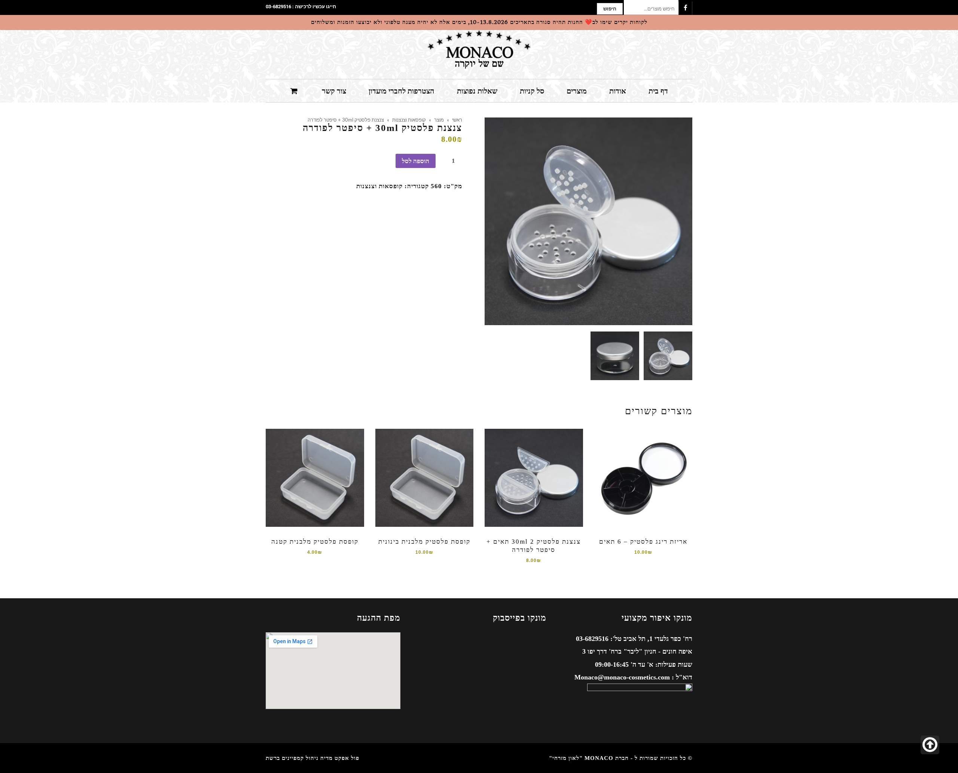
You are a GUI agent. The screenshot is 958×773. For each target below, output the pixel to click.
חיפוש (609, 9)
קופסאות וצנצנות (409, 120)
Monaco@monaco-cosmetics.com (622, 677)
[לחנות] (295, 90)
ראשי (457, 120)
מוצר (439, 120)
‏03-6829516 (278, 6)
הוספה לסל (415, 161)
